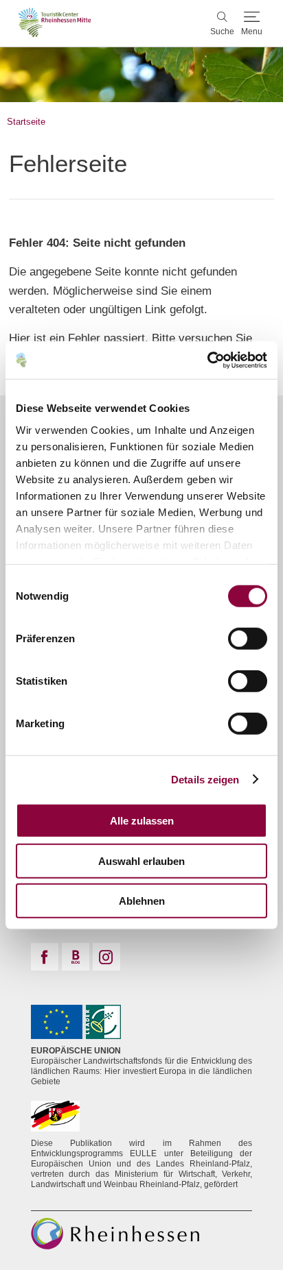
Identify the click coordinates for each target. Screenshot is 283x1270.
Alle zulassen (142, 821)
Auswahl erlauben (141, 860)
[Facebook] (44, 956)
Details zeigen (205, 779)
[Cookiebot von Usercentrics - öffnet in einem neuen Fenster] (207, 360)
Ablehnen (142, 901)
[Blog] (75, 956)
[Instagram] (106, 956)
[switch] (247, 639)
